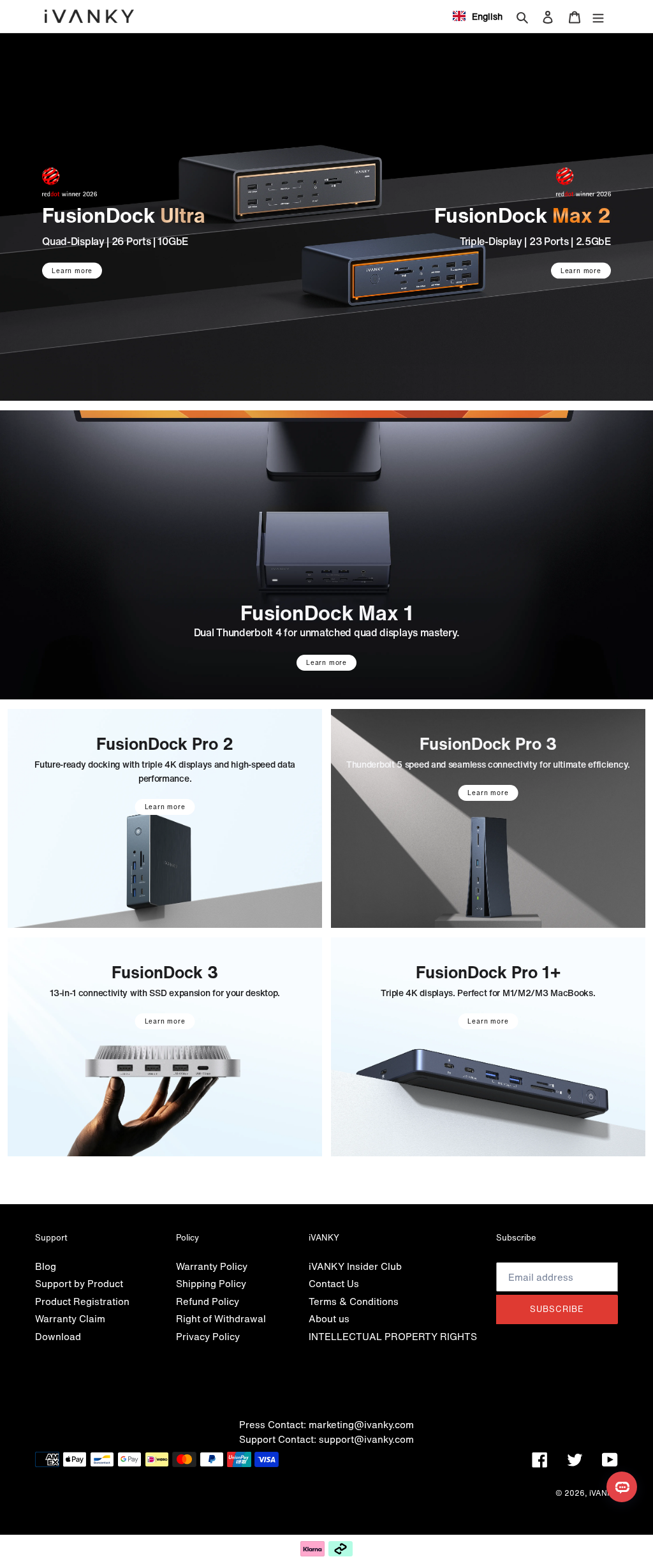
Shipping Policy (211, 1283)
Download (58, 1336)
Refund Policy (207, 1301)
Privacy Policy (208, 1336)
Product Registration (82, 1301)
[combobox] (477, 16)
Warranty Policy (211, 1266)
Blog (45, 1266)
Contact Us (334, 1283)
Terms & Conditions (354, 1301)
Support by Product (79, 1283)
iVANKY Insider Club (355, 1266)
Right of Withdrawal (221, 1318)
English (487, 16)
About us (329, 1318)
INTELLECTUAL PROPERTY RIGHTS (393, 1336)
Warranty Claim (70, 1318)
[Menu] (598, 16)
